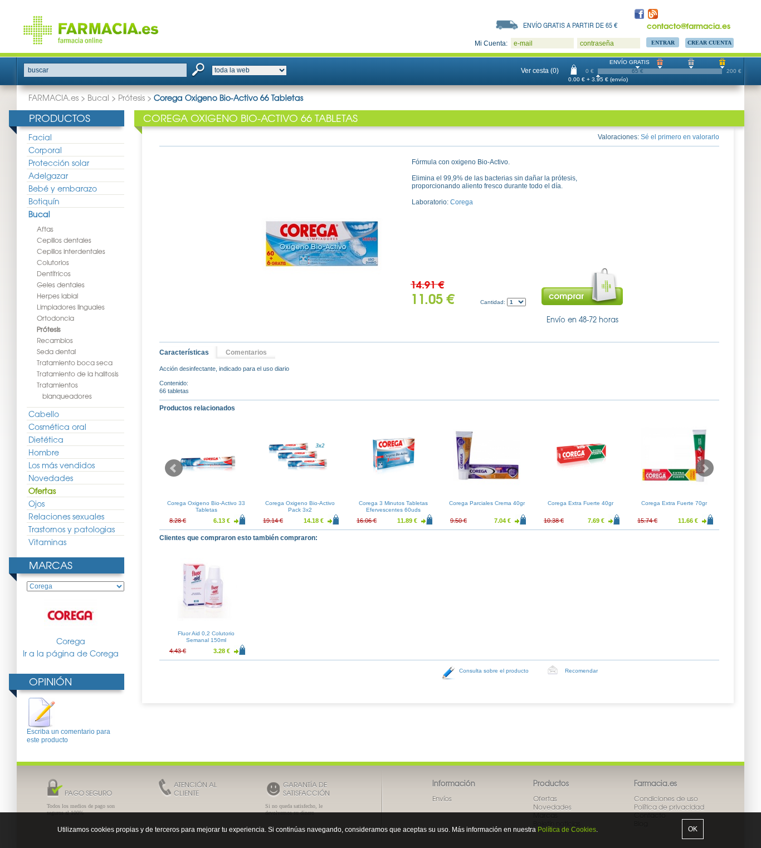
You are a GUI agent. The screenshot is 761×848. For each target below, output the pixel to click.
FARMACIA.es (53, 97)
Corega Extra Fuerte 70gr (674, 503)
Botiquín (44, 201)
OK (692, 829)
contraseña (597, 43)
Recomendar (581, 671)
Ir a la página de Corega (71, 653)
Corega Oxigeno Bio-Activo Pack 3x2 (300, 506)
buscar (38, 70)
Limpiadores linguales (71, 307)
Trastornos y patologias (71, 529)
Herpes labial (57, 296)
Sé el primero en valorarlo (680, 137)
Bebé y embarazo (62, 188)
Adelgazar (48, 175)
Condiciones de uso (666, 798)
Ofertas (42, 490)
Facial (40, 137)
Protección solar (58, 162)
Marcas (50, 564)
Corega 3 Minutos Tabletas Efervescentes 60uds (393, 506)
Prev (174, 468)
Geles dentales (61, 285)
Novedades (50, 477)
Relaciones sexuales (66, 516)
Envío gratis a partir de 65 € (570, 25)
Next (705, 468)
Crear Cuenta (709, 43)
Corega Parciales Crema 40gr (487, 503)
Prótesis (131, 97)
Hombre (43, 452)
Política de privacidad (669, 807)
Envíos (442, 798)
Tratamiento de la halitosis (78, 374)
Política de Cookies (567, 830)
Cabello (43, 413)
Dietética (46, 439)
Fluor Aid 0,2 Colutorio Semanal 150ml (206, 636)
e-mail (523, 43)
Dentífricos (54, 273)
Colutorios (53, 262)
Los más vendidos (61, 464)
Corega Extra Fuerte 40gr (580, 503)
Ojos (36, 503)
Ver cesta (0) (540, 71)
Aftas (45, 229)
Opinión (50, 681)
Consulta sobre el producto (494, 671)
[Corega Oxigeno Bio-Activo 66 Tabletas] (322, 241)
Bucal (98, 97)
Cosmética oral (57, 426)
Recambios (55, 340)
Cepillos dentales (64, 240)
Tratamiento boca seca (75, 362)
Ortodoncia (55, 318)
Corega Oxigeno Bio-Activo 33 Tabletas (206, 506)
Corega (70, 640)
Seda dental (56, 351)
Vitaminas (47, 541)
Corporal (45, 149)
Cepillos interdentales (71, 251)
